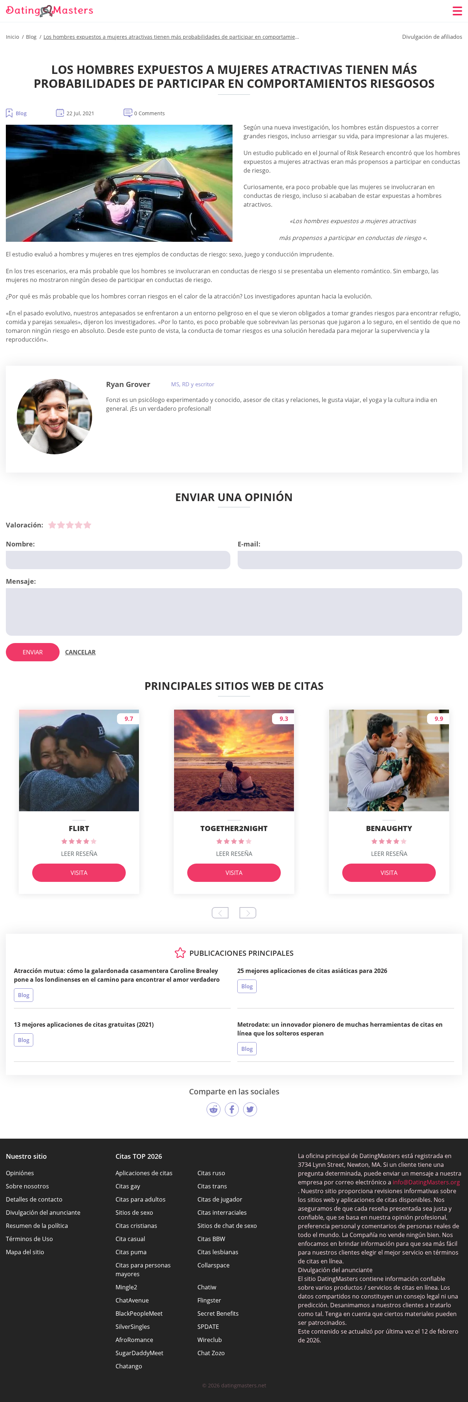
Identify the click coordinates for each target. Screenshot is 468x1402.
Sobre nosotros (27, 1186)
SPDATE (208, 1327)
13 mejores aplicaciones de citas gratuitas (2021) (84, 1025)
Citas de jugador (219, 1199)
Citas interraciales (222, 1213)
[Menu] (457, 11)
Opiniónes (20, 1173)
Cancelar (80, 652)
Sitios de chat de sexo (227, 1226)
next (247, 912)
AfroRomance (134, 1340)
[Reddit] (213, 1109)
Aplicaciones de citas (144, 1173)
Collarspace (213, 1265)
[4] (79, 525)
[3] (70, 525)
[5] (87, 525)
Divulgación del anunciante (43, 1213)
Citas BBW (211, 1239)
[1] (52, 525)
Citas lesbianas (217, 1252)
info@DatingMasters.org (426, 1182)
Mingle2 (126, 1287)
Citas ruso (211, 1173)
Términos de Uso (29, 1239)
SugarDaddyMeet (139, 1353)
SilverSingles (133, 1327)
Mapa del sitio (25, 1252)
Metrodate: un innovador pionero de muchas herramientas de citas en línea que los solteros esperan (340, 1029)
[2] (61, 525)
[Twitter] (250, 1109)
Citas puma (131, 1252)
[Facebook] (232, 1109)
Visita (79, 873)
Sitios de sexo (134, 1213)
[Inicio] (50, 11)
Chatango (129, 1366)
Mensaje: (21, 581)
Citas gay (128, 1186)
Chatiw (206, 1287)
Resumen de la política (37, 1226)
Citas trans (212, 1186)
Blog (21, 113)
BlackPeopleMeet (139, 1313)
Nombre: (20, 544)
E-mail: (249, 544)
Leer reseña (79, 854)
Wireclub (209, 1340)
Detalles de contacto (34, 1199)
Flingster (209, 1300)
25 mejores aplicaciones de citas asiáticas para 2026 (312, 971)
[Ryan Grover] (54, 416)
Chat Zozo (211, 1353)
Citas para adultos (141, 1199)
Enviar (33, 652)
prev (220, 912)
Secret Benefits (218, 1313)
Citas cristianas (136, 1226)
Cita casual (130, 1239)
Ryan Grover (128, 384)
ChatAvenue (132, 1300)
